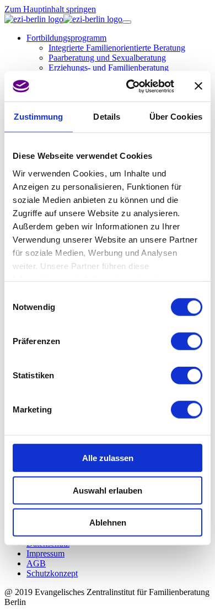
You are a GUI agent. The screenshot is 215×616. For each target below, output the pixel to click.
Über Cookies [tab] (175, 116)
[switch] (186, 341)
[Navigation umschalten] (126, 22)
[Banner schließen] (198, 86)
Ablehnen (107, 522)
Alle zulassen (107, 458)
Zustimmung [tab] (38, 116)
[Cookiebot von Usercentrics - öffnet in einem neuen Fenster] (130, 86)
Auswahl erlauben (107, 490)
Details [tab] (106, 116)
